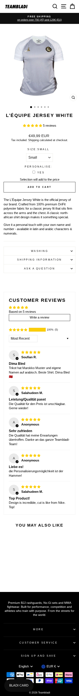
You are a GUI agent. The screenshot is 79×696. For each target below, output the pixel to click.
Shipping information (39, 259)
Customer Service (38, 642)
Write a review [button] (39, 317)
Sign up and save (38, 655)
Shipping (33, 140)
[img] (30, 352)
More (38, 629)
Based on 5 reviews (22, 311)
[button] (33, 125)
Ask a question (39, 268)
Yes (41, 172)
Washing (39, 251)
